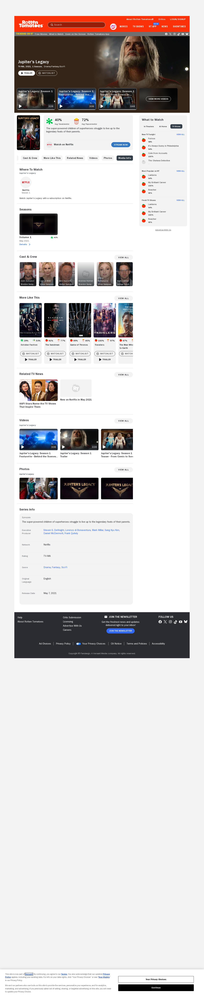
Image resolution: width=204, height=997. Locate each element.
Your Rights (104, 977)
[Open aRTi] (113, 26)
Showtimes (179, 26)
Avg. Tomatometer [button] (62, 124)
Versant (29, 974)
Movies (123, 26)
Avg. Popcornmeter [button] (89, 124)
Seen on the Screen (75, 34)
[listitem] (163, 139)
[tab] (149, 126)
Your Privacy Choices (93, 643)
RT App (152, 26)
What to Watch (56, 34)
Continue (156, 988)
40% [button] (58, 120)
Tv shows (138, 26)
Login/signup (178, 19)
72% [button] (85, 120)
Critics (161, 19)
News (165, 26)
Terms (64, 974)
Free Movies (41, 34)
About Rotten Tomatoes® (140, 19)
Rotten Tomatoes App (98, 34)
